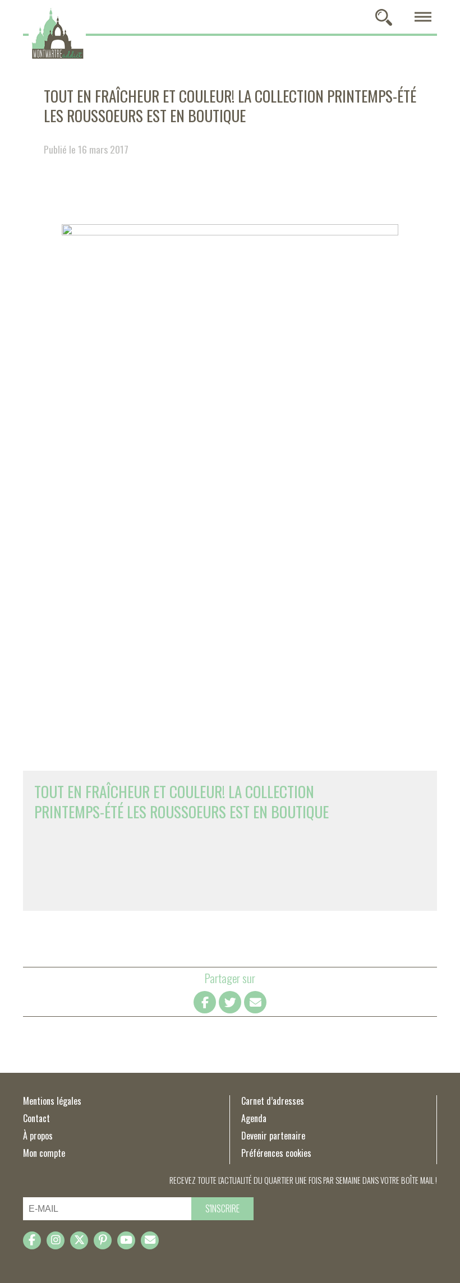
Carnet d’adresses (272, 1101)
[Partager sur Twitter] (230, 1002)
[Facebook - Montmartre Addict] (32, 1240)
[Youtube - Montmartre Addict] (126, 1240)
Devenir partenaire (273, 1135)
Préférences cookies (276, 1153)
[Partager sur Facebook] (205, 1002)
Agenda (253, 1118)
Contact (36, 1118)
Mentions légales (52, 1101)
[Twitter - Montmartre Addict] (79, 1240)
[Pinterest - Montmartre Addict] (103, 1240)
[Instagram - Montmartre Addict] (56, 1240)
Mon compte (44, 1153)
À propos (38, 1135)
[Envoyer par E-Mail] (255, 1002)
